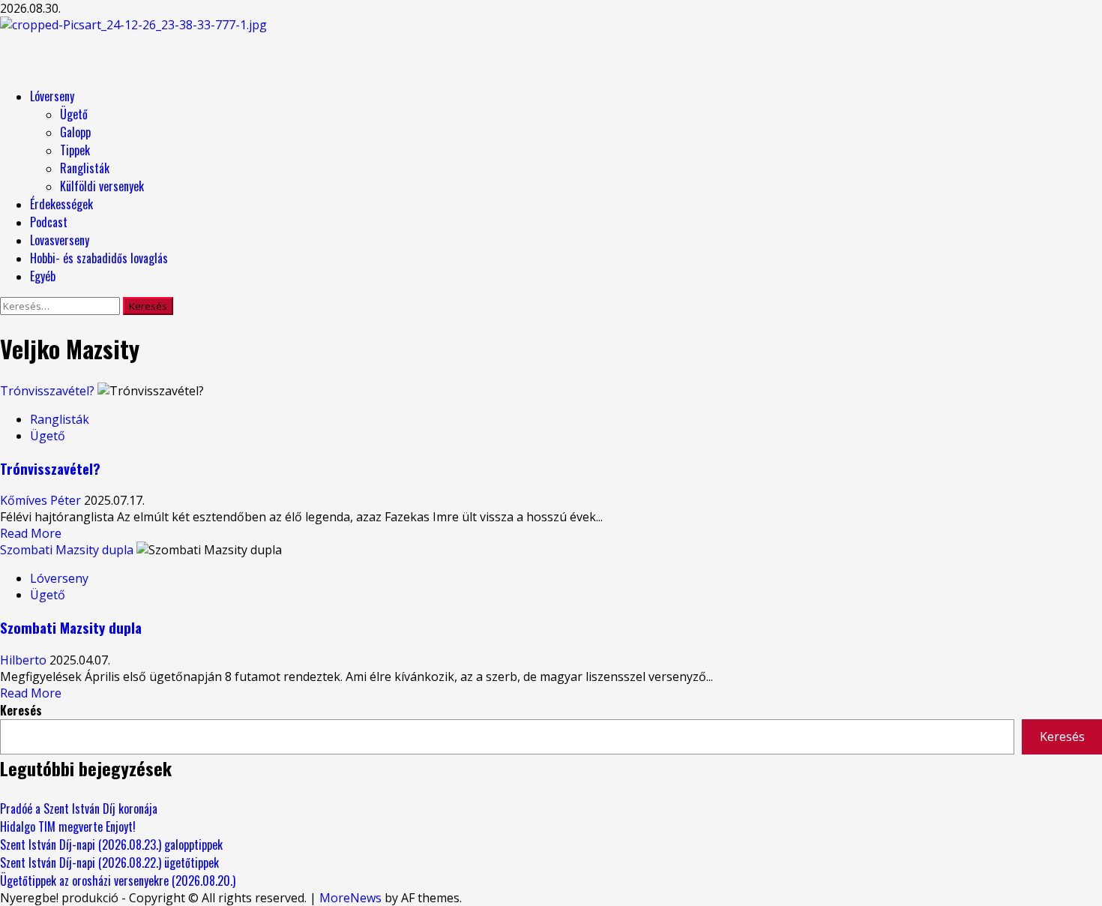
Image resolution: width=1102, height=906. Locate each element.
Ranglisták (84, 168)
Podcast (48, 222)
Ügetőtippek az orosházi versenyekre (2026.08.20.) (117, 881)
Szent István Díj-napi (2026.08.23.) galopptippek (111, 845)
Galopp (75, 132)
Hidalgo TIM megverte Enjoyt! (68, 827)
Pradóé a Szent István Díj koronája (78, 809)
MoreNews (350, 898)
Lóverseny (52, 96)
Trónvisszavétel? (47, 390)
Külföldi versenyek (102, 186)
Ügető (74, 114)
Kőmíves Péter (42, 500)
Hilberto (24, 660)
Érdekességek (61, 204)
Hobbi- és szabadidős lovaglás (99, 258)
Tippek (75, 150)
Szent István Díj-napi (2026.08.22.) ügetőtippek (109, 863)
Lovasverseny (59, 240)
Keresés (21, 710)
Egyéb (42, 276)
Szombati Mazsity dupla (66, 550)
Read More (30, 533)
